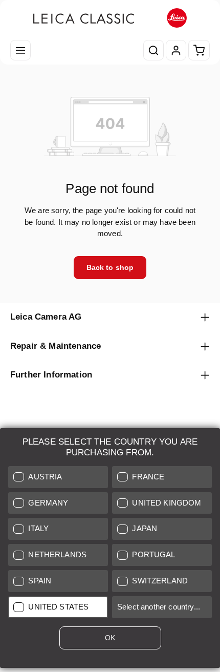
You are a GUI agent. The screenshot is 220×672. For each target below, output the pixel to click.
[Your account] (176, 50)
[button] (58, 477)
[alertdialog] (110, 550)
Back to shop (110, 267)
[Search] (153, 50)
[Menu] (20, 50)
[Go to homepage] (110, 18)
